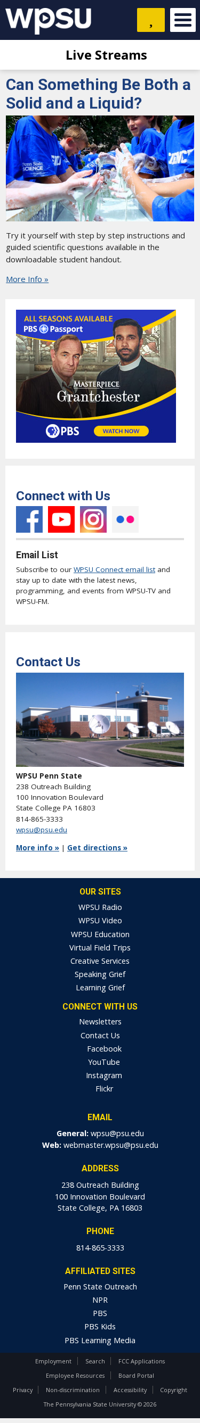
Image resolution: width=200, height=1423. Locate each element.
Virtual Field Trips (100, 947)
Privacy (23, 1390)
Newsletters (100, 1021)
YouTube (61, 519)
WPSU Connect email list (114, 569)
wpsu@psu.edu (41, 829)
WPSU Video (100, 920)
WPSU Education (100, 934)
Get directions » (97, 848)
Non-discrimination (73, 1390)
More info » (37, 848)
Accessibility (130, 1390)
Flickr (125, 519)
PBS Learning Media (100, 1340)
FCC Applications (141, 1361)
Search (95, 1361)
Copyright (173, 1390)
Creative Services (100, 961)
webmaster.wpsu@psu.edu (110, 1145)
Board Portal (136, 1375)
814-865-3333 (100, 1248)
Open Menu (183, 20)
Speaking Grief (100, 974)
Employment (53, 1361)
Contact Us (100, 1035)
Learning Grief (100, 987)
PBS (100, 1313)
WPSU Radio (100, 907)
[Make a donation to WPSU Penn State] (151, 20)
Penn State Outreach (100, 1286)
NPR (100, 1300)
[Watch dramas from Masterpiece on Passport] (96, 445)
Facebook (29, 519)
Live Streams (104, 54)
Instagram (93, 519)
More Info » (27, 279)
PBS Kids (100, 1326)
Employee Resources (75, 1375)
